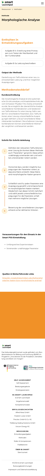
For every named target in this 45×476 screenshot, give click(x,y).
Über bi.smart (22, 452)
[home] (7, 3)
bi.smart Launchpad (22, 398)
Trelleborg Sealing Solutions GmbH (22, 423)
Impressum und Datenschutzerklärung (22, 469)
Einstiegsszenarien (22, 390)
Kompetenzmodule (22, 405)
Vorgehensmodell (22, 401)
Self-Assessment (22, 383)
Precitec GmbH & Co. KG (22, 419)
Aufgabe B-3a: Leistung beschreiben (20, 63)
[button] (42, 3)
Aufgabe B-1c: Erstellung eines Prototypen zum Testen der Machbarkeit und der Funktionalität (21, 53)
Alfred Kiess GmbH (22, 412)
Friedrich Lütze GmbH (22, 416)
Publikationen (22, 445)
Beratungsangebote (22, 386)
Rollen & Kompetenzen (22, 441)
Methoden (22, 438)
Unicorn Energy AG (22, 426)
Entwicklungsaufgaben (22, 434)
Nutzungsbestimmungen (22, 466)
